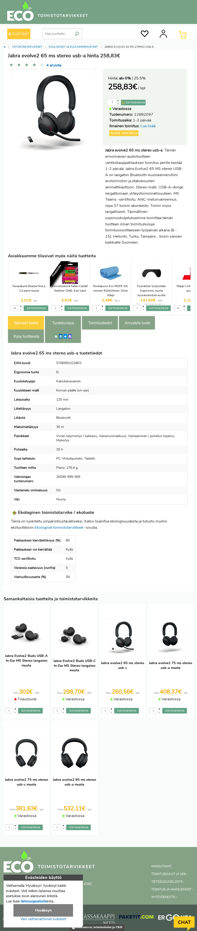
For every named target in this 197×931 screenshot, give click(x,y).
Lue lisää (148, 126)
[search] (77, 32)
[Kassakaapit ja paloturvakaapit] (97, 920)
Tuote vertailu (123, 133)
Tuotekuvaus (63, 322)
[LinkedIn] (60, 336)
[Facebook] (70, 336)
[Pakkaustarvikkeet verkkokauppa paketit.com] (136, 918)
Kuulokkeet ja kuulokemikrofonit (73, 47)
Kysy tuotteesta (26, 336)
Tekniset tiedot (26, 322)
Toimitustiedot (100, 322)
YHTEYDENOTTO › (164, 897)
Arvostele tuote (137, 322)
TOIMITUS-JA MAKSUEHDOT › (172, 889)
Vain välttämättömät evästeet (43, 919)
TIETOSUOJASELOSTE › (167, 882)
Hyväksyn (43, 910)
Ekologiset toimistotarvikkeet (59, 527)
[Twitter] (65, 336)
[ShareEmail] (56, 336)
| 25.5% (132, 78)
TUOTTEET (20, 34)
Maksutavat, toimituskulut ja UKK (99, 927)
